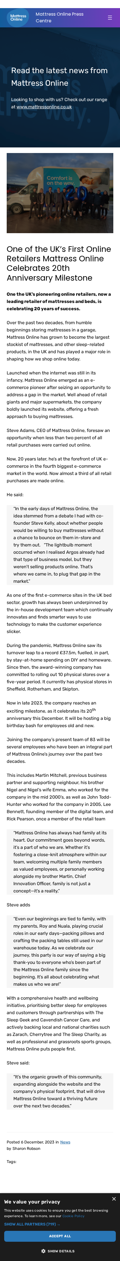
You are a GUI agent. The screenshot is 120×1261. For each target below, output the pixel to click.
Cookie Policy (74, 1216)
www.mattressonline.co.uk (44, 106)
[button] (60, 1224)
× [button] (114, 1199)
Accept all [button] (60, 1236)
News (65, 1142)
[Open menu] (110, 17)
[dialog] (60, 1227)
